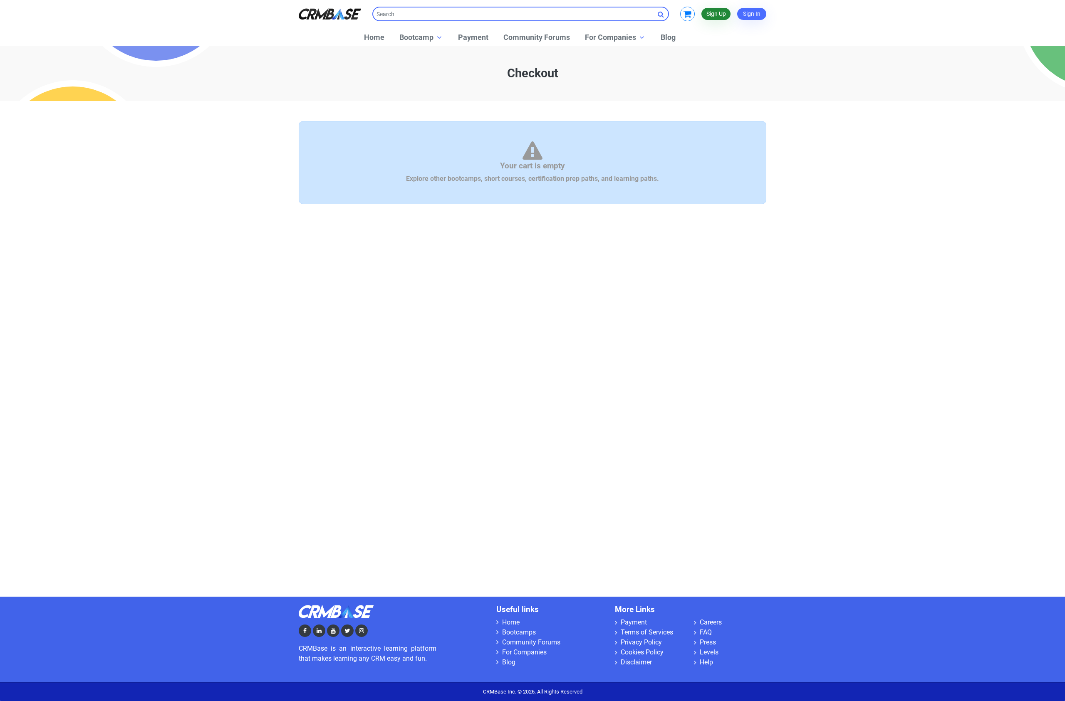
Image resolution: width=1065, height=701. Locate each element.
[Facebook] (305, 630)
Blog (507, 662)
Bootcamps (518, 632)
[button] (421, 37)
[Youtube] (333, 630)
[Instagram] (361, 630)
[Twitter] (347, 630)
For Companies (523, 652)
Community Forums (530, 642)
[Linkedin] (319, 630)
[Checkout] (687, 14)
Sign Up (716, 13)
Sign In (751, 13)
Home (510, 622)
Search (661, 13)
